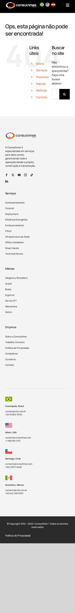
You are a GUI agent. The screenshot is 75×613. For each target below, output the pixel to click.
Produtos (42, 77)
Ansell (8, 283)
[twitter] (13, 175)
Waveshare (11, 306)
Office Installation (14, 242)
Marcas (41, 84)
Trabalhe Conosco (15, 342)
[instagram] (25, 175)
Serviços (41, 70)
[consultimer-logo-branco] (21, 3)
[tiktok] (31, 175)
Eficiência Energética (16, 219)
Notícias (41, 90)
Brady (8, 289)
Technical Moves (14, 253)
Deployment (11, 214)
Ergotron (10, 295)
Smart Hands (12, 248)
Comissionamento (15, 202)
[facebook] (6, 175)
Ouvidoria (10, 359)
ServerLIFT (11, 300)
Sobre (40, 63)
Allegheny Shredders (16, 277)
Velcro (8, 312)
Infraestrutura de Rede (17, 236)
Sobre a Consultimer (16, 336)
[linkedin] (6, 181)
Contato (41, 97)
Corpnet (9, 208)
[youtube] (19, 175)
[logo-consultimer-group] (20, 133)
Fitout (8, 231)
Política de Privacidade (17, 347)
